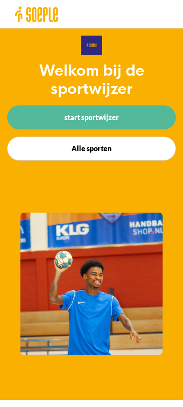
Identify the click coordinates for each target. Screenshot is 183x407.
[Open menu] (166, 14)
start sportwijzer (91, 117)
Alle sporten (91, 148)
